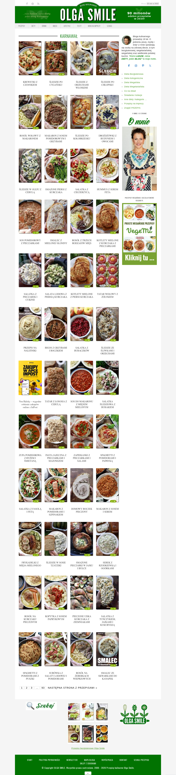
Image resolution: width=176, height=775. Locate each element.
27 (114, 609)
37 (63, 340)
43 (63, 394)
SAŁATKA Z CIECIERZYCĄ (81, 191)
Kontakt (123, 759)
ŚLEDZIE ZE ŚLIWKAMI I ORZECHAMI (108, 350)
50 (37, 182)
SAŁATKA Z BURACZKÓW (81, 349)
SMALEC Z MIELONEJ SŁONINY (56, 242)
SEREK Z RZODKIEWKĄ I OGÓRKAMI (107, 565)
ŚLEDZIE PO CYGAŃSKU (55, 83)
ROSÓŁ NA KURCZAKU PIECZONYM (30, 619)
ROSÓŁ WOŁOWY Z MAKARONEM (30, 137)
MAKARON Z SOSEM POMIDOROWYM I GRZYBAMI (56, 138)
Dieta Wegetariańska (134, 86)
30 (89, 665)
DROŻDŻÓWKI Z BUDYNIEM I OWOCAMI (107, 138)
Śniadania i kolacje (133, 95)
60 (37, 340)
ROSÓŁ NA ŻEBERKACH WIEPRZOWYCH (82, 675)
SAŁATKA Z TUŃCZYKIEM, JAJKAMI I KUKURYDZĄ (107, 620)
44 (63, 233)
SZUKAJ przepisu (141, 759)
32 (89, 555)
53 (114, 74)
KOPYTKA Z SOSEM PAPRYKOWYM (56, 618)
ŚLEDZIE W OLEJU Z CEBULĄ (30, 191)
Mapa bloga (89, 759)
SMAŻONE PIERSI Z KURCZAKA (56, 191)
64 (89, 128)
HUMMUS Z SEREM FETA (107, 191)
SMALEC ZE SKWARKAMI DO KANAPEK (107, 675)
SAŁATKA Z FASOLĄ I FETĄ (30, 510)
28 (114, 555)
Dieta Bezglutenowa (133, 74)
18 (37, 665)
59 (37, 233)
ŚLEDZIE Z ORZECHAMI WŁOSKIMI (82, 84)
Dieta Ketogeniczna (133, 78)
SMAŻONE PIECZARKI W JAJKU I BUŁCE (81, 565)
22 (63, 665)
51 (37, 447)
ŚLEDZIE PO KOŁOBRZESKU (81, 137)
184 (37, 394)
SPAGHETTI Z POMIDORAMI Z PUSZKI (30, 675)
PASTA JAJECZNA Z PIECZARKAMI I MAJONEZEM (55, 457)
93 (37, 74)
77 (114, 128)
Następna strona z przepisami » (72, 687)
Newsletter (72, 759)
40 (63, 182)
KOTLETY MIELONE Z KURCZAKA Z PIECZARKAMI (108, 243)
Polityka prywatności (49, 759)
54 (63, 128)
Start (29, 759)
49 (63, 74)
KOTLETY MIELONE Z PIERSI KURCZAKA (81, 295)
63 (37, 128)
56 (89, 74)
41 (63, 501)
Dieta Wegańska (132, 82)
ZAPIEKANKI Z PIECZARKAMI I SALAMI (82, 457)
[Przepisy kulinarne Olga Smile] (88, 14)
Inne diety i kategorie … (135, 99)
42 (63, 286)
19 (37, 501)
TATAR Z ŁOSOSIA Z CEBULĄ (56, 403)
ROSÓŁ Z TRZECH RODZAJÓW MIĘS (81, 242)
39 (89, 233)
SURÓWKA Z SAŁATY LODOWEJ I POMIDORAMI (56, 675)
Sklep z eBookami (88, 763)
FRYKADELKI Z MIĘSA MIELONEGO (30, 564)
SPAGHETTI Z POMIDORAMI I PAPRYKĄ (107, 457)
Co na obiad (130, 91)
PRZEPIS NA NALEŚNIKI (30, 349)
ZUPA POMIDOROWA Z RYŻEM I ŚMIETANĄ (30, 457)
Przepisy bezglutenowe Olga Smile (88, 748)
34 (114, 233)
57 (114, 286)
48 (89, 447)
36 (63, 555)
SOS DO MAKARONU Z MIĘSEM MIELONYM (82, 404)
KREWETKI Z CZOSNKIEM (30, 83)
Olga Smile (59, 767)
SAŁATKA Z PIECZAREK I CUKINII (30, 296)
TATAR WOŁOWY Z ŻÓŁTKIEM (107, 295)
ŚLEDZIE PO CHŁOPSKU (107, 83)
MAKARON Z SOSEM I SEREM (107, 510)
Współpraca (107, 759)
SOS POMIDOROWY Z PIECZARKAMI (30, 242)
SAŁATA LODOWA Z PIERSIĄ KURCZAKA (56, 295)
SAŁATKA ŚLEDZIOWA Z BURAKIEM (107, 404)
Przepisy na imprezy (134, 103)
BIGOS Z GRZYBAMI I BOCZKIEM (56, 349)
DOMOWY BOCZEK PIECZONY (81, 510)
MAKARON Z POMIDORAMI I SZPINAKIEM (55, 511)
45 (89, 394)
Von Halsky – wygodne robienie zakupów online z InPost (30, 404)
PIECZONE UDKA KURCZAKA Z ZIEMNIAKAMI (81, 619)
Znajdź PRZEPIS (132, 108)
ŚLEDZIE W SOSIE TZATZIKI (56, 564)
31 (89, 609)
